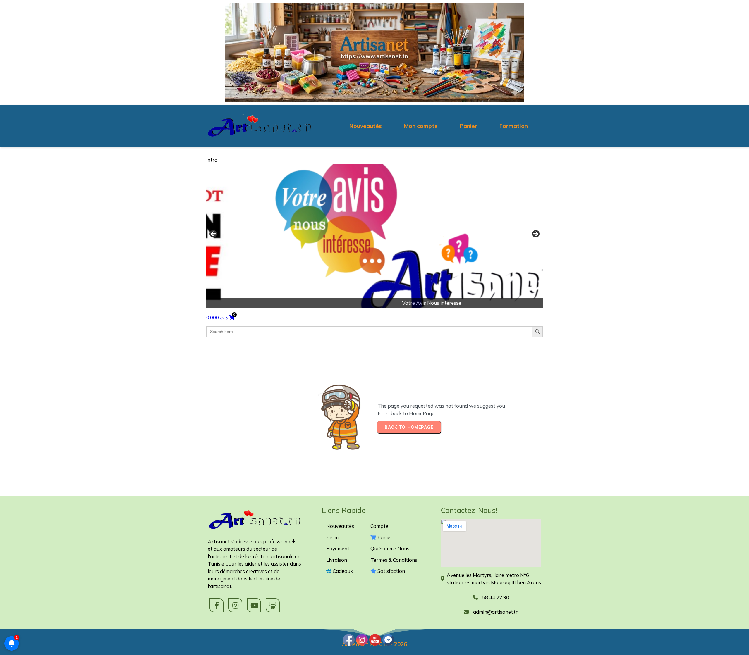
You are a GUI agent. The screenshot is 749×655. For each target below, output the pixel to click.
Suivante (535, 234)
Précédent (213, 234)
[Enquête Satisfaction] (374, 236)
